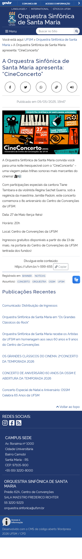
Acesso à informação (57, 3)
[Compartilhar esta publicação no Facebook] (10, 87)
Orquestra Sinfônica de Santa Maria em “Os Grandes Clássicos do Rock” (38, 319)
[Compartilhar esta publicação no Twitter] (25, 87)
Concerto (23, 281)
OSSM (52, 281)
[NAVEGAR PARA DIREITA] (79, 3)
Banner (27, 275)
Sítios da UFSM (62, 8)
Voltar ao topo (69, 406)
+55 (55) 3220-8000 (19, 470)
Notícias (40, 275)
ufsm (61, 281)
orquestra (39, 281)
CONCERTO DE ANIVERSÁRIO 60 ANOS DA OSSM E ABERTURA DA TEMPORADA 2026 (39, 375)
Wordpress (64, 529)
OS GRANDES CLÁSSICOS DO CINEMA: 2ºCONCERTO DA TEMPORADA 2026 (40, 358)
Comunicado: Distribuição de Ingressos (29, 305)
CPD (23, 533)
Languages (18, 8)
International (40, 8)
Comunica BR (29, 3)
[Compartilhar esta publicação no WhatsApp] (41, 87)
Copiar (63, 266)
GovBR (7, 3)
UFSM (13, 533)
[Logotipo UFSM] (12, 18)
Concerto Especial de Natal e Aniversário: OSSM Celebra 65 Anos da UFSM (36, 392)
